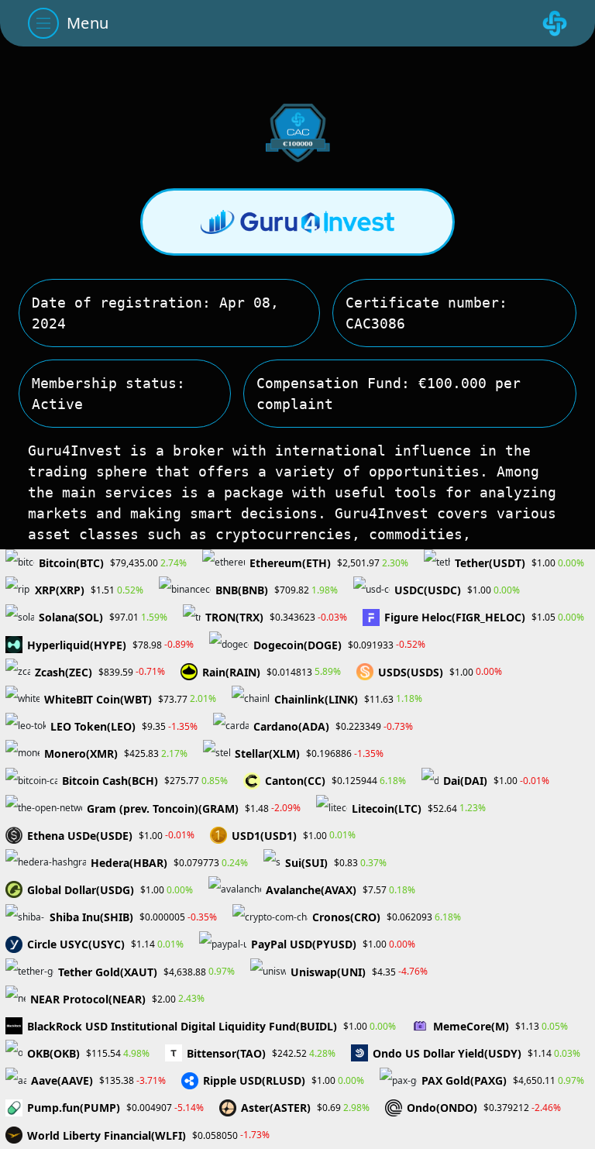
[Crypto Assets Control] (554, 23)
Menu (88, 22)
